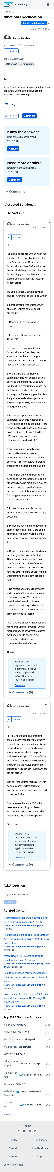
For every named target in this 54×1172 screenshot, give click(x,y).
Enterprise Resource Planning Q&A (24, 925)
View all (8, 1114)
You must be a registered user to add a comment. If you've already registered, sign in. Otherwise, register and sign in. (26, 670)
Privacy (13, 1140)
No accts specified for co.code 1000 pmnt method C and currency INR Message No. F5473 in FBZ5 (26, 998)
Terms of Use (40, 1140)
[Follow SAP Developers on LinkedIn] (35, 1131)
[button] (6, 51)
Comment (29, 116)
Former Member (21, 38)
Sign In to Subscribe (33, 23)
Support (40, 1156)
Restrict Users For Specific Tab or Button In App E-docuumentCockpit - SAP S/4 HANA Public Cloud (26, 939)
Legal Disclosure (40, 1148)
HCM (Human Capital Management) (19, 64)
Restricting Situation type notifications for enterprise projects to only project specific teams (26, 977)
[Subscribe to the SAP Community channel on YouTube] (29, 1131)
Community (21, 4)
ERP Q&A (10, 12)
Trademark (13, 1156)
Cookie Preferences (13, 1165)
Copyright (13, 1148)
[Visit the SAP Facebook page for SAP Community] (19, 1131)
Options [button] (48, 23)
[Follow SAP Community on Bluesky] (24, 1131)
